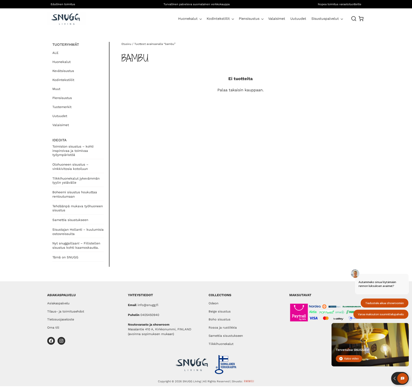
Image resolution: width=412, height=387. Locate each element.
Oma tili (53, 327)
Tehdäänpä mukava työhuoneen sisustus (77, 208)
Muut (56, 89)
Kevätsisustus (63, 71)
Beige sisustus (220, 311)
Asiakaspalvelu (58, 303)
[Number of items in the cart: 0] (361, 18)
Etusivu (126, 44)
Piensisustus (249, 19)
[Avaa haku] (354, 18)
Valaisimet (60, 125)
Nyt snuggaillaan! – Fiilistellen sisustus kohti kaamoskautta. (76, 245)
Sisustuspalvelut (325, 19)
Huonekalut (188, 19)
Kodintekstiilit (218, 19)
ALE (55, 53)
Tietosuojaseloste (60, 319)
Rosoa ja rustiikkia (223, 327)
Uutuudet (59, 116)
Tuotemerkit (61, 107)
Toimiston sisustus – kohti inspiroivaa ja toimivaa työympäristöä (73, 151)
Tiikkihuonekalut (221, 344)
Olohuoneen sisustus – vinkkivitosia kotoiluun (70, 167)
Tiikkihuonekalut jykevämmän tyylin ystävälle (76, 181)
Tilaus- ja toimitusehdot (65, 311)
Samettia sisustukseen (70, 220)
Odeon (213, 303)
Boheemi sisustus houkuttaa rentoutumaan (74, 194)
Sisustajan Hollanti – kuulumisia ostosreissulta (78, 232)
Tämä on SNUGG (65, 257)
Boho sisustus (219, 319)
